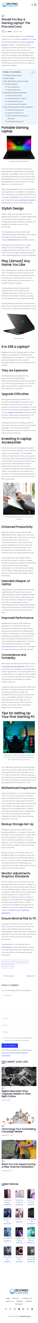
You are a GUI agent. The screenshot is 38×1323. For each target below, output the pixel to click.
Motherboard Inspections (15, 110)
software (5, 646)
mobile (29, 453)
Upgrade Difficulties (13, 90)
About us (10, 1301)
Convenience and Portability (17, 104)
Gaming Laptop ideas (20, 962)
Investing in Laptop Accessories (15, 93)
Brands (20, 1301)
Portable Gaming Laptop (12, 75)
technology (6, 947)
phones (15, 197)
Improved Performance (15, 101)
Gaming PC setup (8, 966)
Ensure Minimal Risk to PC (16, 121)
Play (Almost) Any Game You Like (16, 81)
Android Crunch (25, 1316)
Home (8, 1298)
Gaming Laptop (7, 962)
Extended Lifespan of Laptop (16, 98)
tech (7, 649)
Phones (29, 1301)
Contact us (27, 1298)
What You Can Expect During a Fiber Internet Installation (18, 1165)
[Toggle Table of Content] (31, 72)
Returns (19, 1304)
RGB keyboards (14, 240)
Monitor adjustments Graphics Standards (18, 117)
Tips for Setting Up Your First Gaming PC (18, 107)
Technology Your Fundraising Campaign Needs (19, 1130)
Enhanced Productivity (14, 96)
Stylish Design (9, 78)
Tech (3, 15)
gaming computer (27, 200)
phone (25, 39)
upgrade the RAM (15, 412)
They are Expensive (13, 87)
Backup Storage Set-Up (15, 113)
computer (30, 36)
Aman (10, 31)
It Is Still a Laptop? (10, 84)
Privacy (16, 1298)
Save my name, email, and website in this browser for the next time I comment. (18, 1039)
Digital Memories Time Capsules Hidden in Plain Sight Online (16, 1093)
